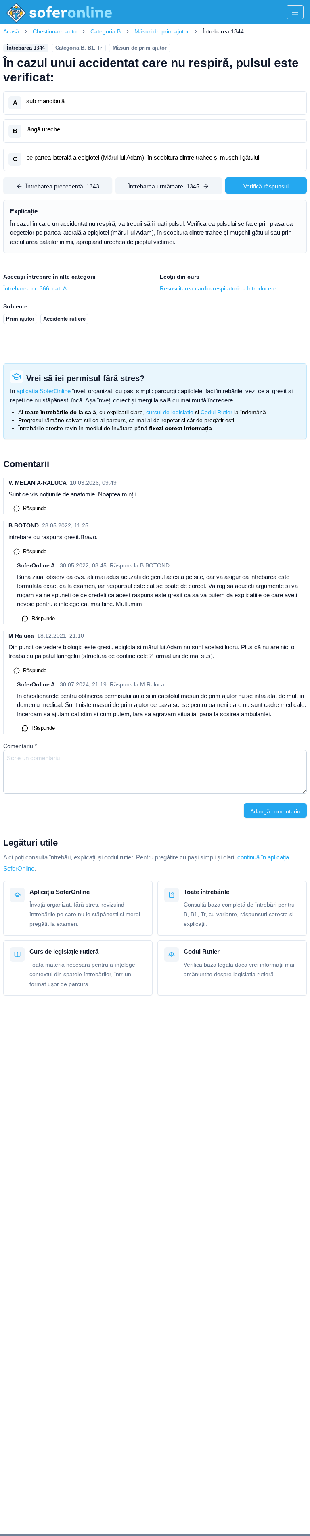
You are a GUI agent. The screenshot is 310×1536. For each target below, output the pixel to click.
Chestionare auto (55, 31)
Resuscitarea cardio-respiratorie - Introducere (218, 288)
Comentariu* (20, 746)
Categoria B (105, 31)
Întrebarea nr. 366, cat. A (35, 288)
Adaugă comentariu (275, 811)
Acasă (11, 31)
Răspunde (34, 508)
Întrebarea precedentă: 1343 (62, 186)
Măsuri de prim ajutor (161, 31)
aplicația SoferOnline (44, 391)
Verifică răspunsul (266, 186)
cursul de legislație (169, 412)
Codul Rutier (216, 412)
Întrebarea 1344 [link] (223, 31)
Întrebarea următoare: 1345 (163, 186)
